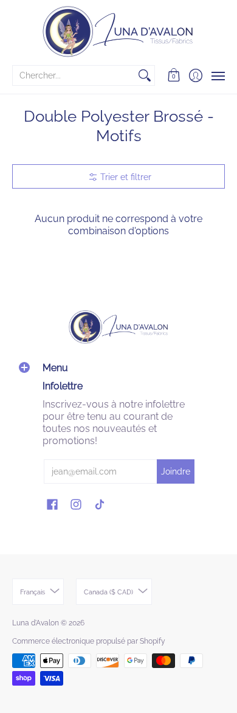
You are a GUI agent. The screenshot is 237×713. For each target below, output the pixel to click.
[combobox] (74, 75)
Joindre (175, 471)
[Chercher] (144, 75)
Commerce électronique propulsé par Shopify (88, 641)
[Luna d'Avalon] (118, 31)
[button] (174, 75)
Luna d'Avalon (35, 623)
